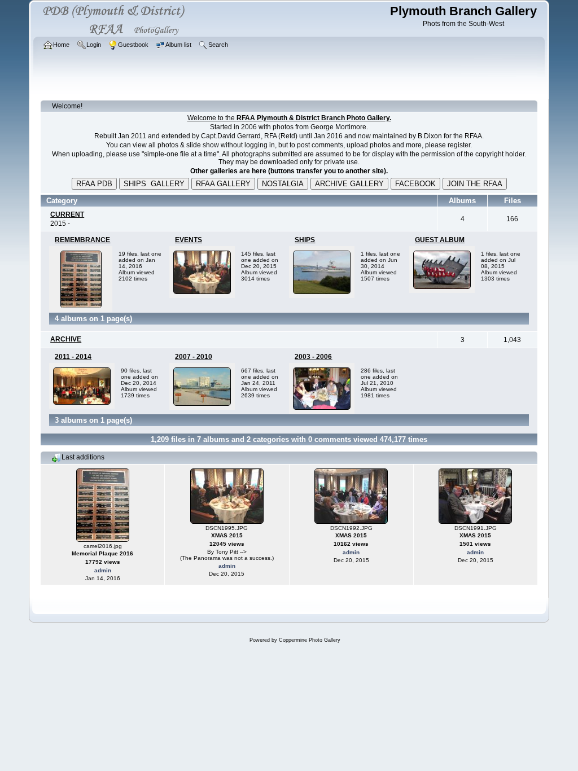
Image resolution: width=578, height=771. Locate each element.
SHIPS (305, 240)
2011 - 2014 (73, 357)
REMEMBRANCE (82, 240)
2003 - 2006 (313, 357)
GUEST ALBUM (440, 240)
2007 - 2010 (193, 357)
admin (102, 570)
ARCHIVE (65, 339)
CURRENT (67, 214)
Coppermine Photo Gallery (309, 640)
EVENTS (188, 240)
